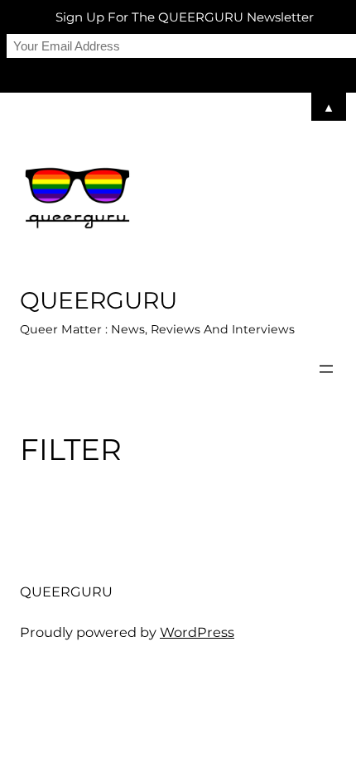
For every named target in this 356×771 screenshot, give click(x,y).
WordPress (197, 632)
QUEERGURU (98, 300)
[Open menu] (326, 369)
